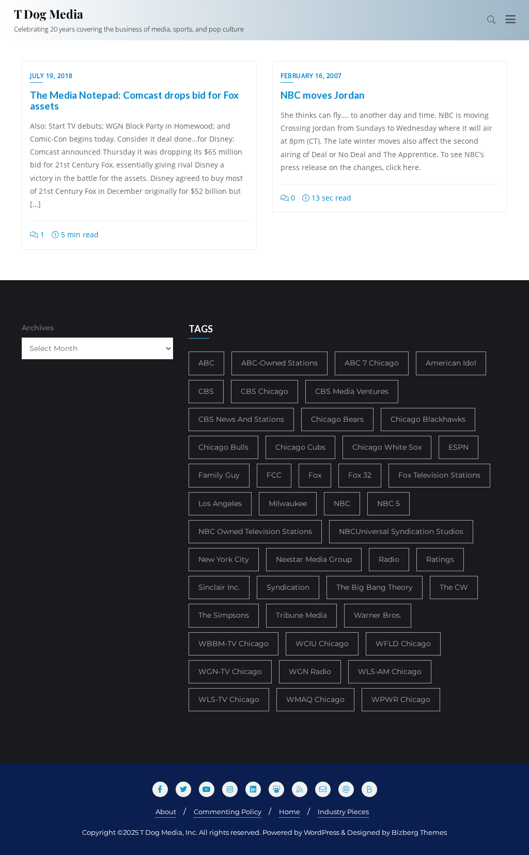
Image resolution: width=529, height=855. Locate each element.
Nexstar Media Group (314, 559)
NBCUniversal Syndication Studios (401, 531)
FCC (274, 475)
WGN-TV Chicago (230, 671)
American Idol (451, 363)
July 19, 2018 (51, 75)
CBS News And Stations (241, 419)
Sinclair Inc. (219, 587)
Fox (314, 475)
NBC (342, 503)
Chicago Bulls (223, 447)
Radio (389, 559)
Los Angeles (220, 503)
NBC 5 (388, 503)
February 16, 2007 (311, 75)
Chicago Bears (337, 419)
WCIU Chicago (322, 643)
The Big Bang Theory (374, 587)
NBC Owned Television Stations (255, 531)
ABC (206, 363)
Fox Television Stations (439, 475)
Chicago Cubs (300, 447)
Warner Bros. (377, 615)
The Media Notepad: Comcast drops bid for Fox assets (134, 100)
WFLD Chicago (403, 643)
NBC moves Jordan (322, 95)
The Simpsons (223, 615)
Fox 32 (359, 475)
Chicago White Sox (387, 447)
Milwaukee (288, 503)
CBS (206, 391)
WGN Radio (310, 671)
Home (289, 811)
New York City (223, 559)
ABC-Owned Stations (279, 363)
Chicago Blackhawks (428, 419)
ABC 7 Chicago (372, 363)
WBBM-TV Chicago (233, 643)
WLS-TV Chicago (228, 699)
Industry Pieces (343, 811)
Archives (38, 327)
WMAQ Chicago (315, 699)
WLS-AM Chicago (390, 671)
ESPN (458, 447)
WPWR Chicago (400, 699)
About (165, 811)
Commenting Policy (227, 811)
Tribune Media (301, 615)
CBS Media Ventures (351, 391)
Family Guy (219, 475)
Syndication (288, 587)
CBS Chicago (264, 391)
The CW (454, 587)
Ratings (440, 559)
